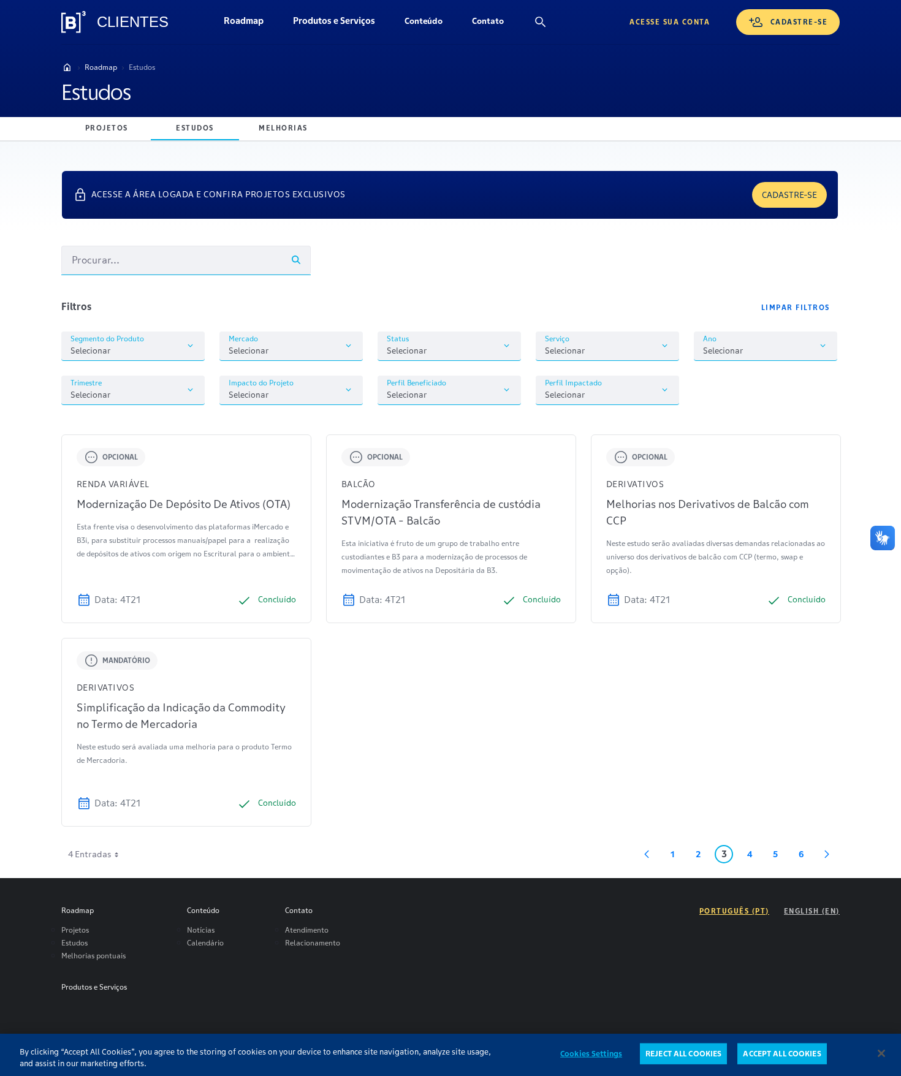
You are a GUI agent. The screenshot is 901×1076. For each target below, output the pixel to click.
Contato (495, 23)
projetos (106, 127)
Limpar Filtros (795, 307)
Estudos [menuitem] (74, 942)
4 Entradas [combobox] (89, 854)
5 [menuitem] (780, 856)
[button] (423, 22)
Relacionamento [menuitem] (312, 942)
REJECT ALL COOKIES (683, 1053)
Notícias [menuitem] (201, 929)
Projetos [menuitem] (75, 929)
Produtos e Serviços (341, 24)
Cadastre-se (799, 21)
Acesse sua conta (669, 21)
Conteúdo (431, 23)
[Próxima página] (827, 854)
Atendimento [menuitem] (307, 929)
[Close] (881, 1053)
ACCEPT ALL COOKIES (782, 1053)
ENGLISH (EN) (812, 910)
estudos (195, 127)
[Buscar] (296, 259)
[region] (450, 1055)
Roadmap (251, 24)
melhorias (283, 127)
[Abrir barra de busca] (541, 22)
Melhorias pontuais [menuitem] (93, 955)
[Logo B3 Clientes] (73, 22)
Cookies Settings (591, 1053)
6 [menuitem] (804, 856)
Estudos (142, 67)
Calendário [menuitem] (205, 942)
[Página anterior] (646, 854)
